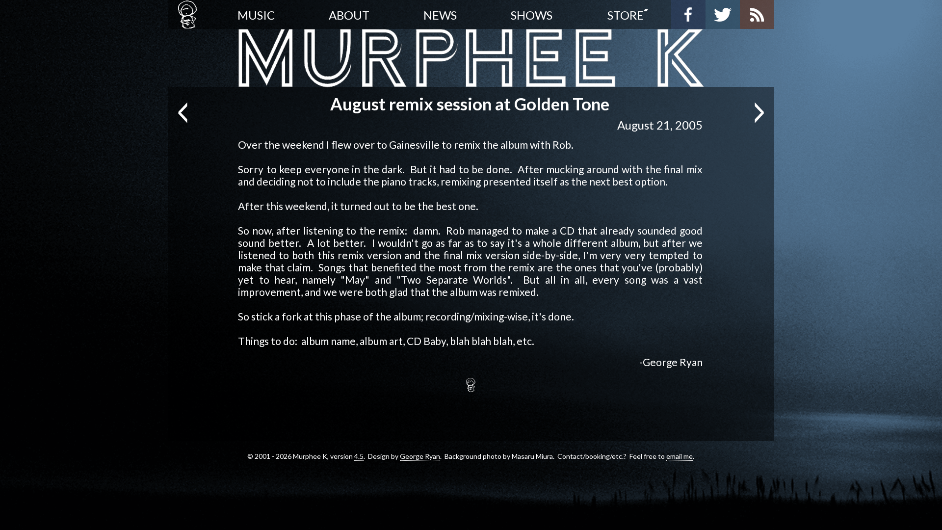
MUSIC (256, 15)
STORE (625, 15)
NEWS (440, 15)
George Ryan (420, 456)
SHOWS (531, 15)
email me (679, 456)
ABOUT (349, 15)
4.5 (359, 456)
